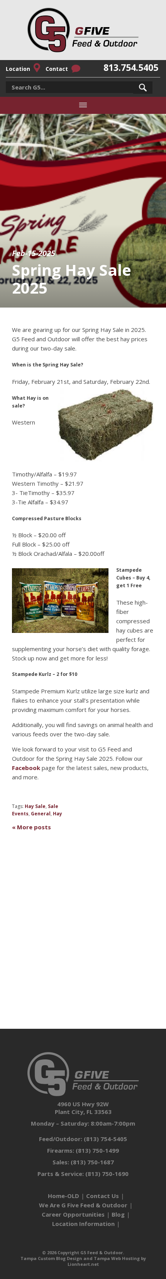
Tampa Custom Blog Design (51, 1258)
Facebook (26, 768)
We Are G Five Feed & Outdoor (83, 1205)
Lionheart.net (83, 1264)
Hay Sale (35, 806)
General (41, 813)
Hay (57, 813)
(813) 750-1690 (107, 1174)
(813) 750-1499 (97, 1150)
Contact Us (102, 1196)
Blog (118, 1214)
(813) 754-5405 (105, 1139)
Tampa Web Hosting (117, 1258)
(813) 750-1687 (92, 1162)
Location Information (83, 1223)
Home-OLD (63, 1196)
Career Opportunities (73, 1214)
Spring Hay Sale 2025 (71, 278)
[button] (142, 87)
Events (20, 813)
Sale (53, 806)
